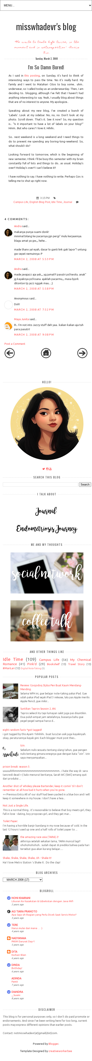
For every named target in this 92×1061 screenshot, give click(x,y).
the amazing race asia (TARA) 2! (39, 837)
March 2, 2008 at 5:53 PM (34, 258)
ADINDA (16, 978)
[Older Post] (82, 357)
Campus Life (20, 202)
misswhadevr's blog (46, 26)
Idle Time (56, 202)
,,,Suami (16, 995)
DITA (14, 951)
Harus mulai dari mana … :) (27, 928)
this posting (32, 75)
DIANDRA (17, 991)
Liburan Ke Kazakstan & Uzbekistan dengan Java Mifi (42, 901)
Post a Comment (14, 343)
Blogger (53, 1043)
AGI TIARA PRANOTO (24, 911)
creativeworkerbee (60, 1050)
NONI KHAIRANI (21, 898)
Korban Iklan (19, 954)
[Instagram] (47, 468)
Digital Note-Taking (31, 668)
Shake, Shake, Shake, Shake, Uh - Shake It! (27, 858)
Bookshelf (53, 664)
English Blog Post (40, 202)
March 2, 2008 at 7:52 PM (34, 309)
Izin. (22, 745)
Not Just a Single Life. (16, 805)
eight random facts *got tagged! (22, 729)
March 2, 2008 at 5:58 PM (34, 288)
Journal (67, 202)
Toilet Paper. (10, 821)
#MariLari (9, 668)
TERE (15, 924)
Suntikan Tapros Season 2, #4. (38, 708)
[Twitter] (43, 468)
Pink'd (32, 664)
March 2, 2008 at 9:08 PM (34, 334)
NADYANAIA (19, 938)
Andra (18, 226)
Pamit (15, 981)
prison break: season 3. (16, 766)
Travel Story (76, 664)
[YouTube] (50, 468)
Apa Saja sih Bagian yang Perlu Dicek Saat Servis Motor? (44, 914)
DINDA (16, 964)
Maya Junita (21, 319)
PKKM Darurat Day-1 (23, 941)
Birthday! (17, 968)
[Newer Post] (9, 357)
